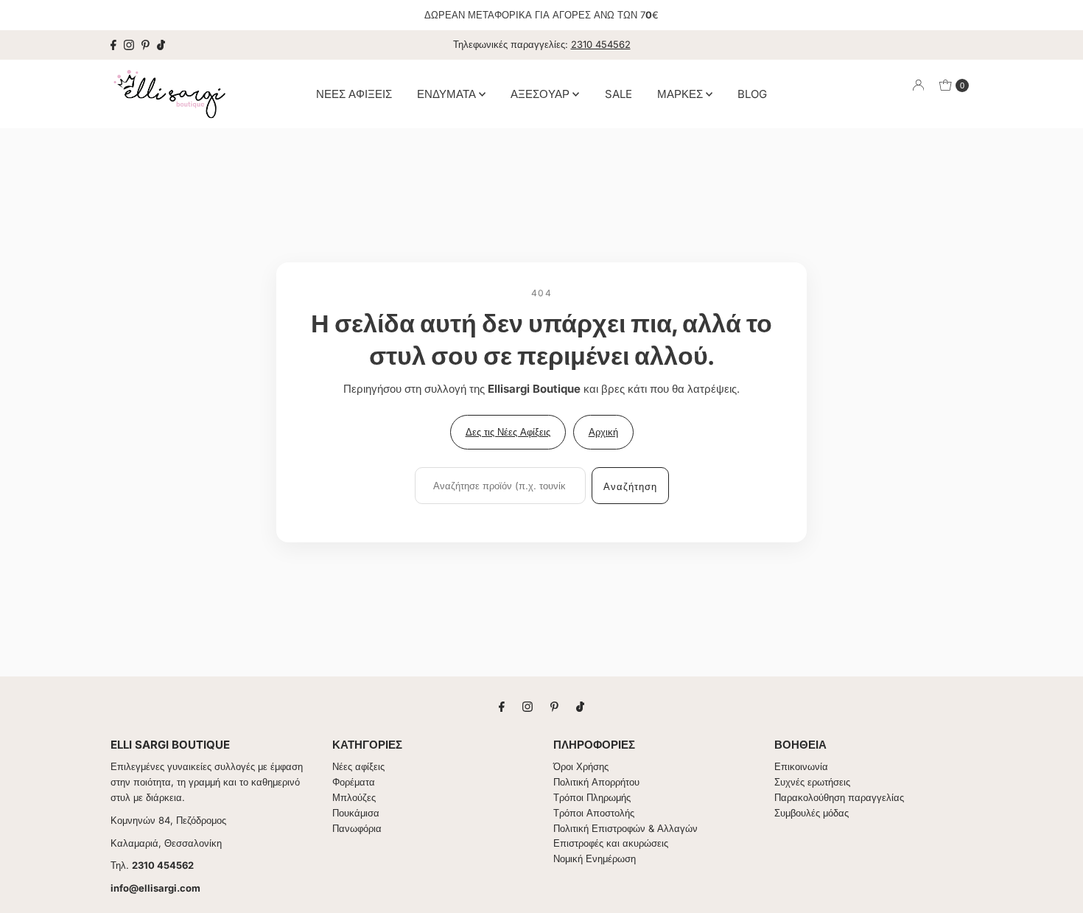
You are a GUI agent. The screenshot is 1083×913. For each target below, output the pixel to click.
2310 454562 (601, 44)
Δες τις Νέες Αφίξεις (508, 432)
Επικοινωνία (801, 766)
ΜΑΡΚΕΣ (681, 93)
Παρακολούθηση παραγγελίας (839, 797)
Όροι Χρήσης (581, 766)
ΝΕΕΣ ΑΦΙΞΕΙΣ (354, 93)
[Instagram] (129, 45)
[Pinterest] (145, 45)
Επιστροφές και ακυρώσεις (610, 843)
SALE (618, 93)
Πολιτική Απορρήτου (596, 782)
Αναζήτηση (630, 486)
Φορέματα (353, 782)
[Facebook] (113, 45)
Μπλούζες (354, 797)
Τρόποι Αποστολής (593, 813)
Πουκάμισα (355, 813)
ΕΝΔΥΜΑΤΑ (448, 93)
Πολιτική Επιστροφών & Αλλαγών (625, 828)
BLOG (752, 93)
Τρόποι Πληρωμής (592, 797)
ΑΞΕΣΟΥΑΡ (541, 93)
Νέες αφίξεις (358, 766)
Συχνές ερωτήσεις (812, 782)
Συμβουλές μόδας (811, 813)
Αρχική (603, 432)
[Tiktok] (161, 45)
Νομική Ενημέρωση (594, 858)
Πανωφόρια (357, 828)
